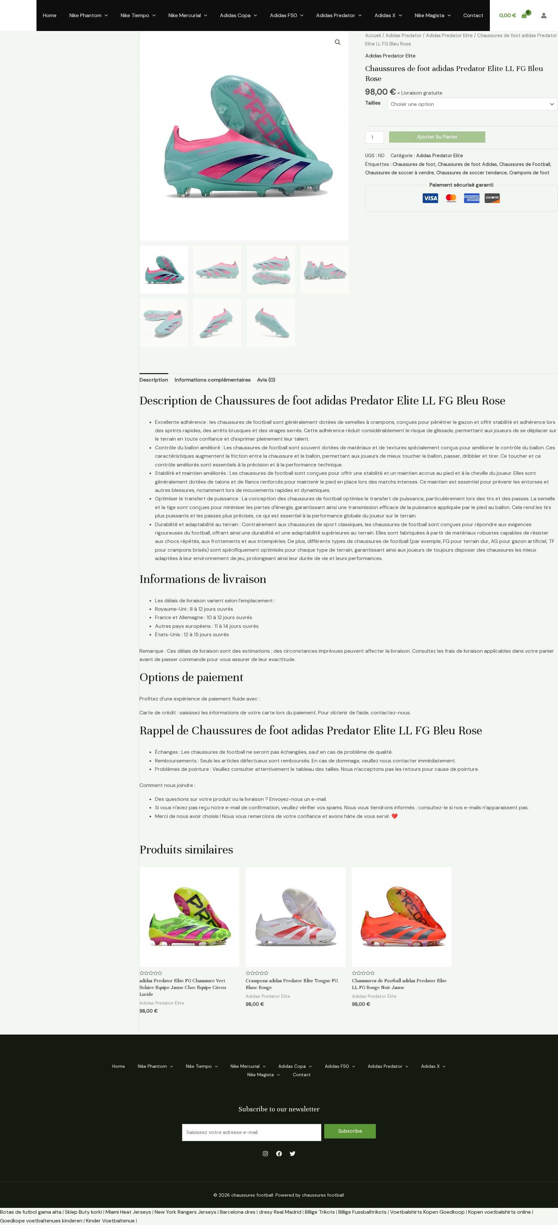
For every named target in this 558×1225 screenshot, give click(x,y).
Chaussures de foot (414, 164)
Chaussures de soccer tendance (471, 173)
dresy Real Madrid (280, 1212)
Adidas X (385, 15)
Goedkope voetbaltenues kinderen (41, 1220)
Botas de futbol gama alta (30, 1212)
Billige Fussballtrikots (362, 1212)
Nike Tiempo (135, 15)
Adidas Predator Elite (449, 35)
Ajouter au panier (437, 137)
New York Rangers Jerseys (185, 1212)
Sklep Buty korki (83, 1212)
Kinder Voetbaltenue (110, 1220)
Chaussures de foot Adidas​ (467, 164)
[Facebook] (279, 1154)
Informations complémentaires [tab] (213, 379)
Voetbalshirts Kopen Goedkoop (427, 1212)
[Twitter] (292, 1154)
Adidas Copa (235, 15)
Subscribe (350, 1131)
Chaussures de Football (524, 164)
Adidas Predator (335, 15)
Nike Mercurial (185, 15)
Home (50, 15)
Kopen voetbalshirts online (499, 1212)
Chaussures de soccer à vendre (399, 173)
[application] (104, 15)
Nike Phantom (85, 15)
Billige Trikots (320, 1212)
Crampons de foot (529, 173)
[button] (338, 42)
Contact (473, 15)
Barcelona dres (237, 1212)
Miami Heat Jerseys (128, 1212)
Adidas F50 (283, 15)
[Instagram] (265, 1154)
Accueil (373, 35)
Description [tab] (154, 379)
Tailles (372, 102)
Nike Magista (429, 15)
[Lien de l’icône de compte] (544, 15)
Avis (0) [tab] (266, 379)
